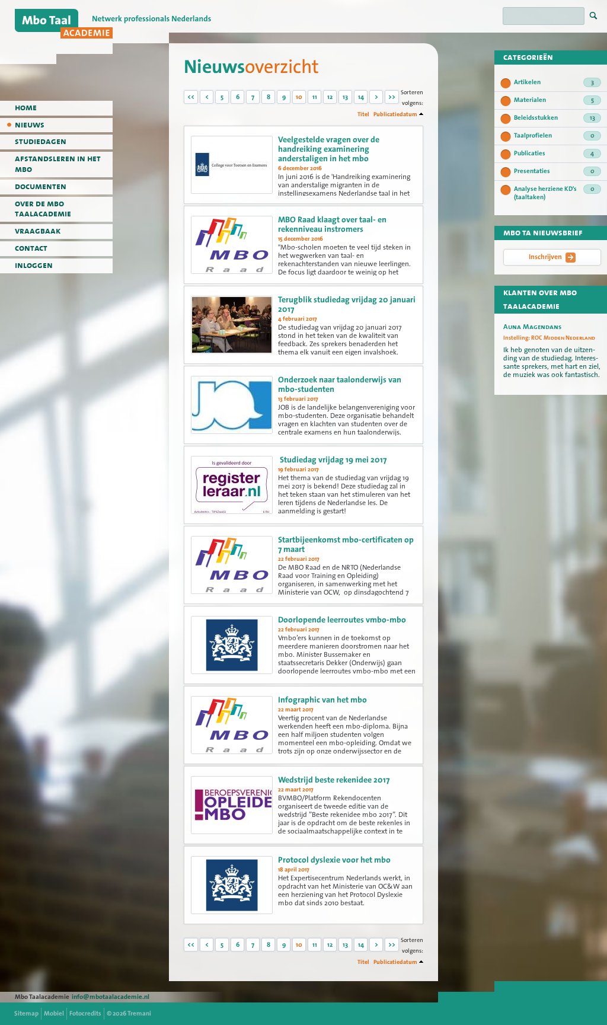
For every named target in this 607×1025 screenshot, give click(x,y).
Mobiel (54, 1013)
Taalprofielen (554, 135)
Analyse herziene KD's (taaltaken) (554, 193)
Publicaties (554, 153)
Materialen (554, 99)
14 (361, 96)
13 (345, 96)
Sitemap (26, 1013)
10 (299, 96)
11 (314, 96)
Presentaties (554, 171)
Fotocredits (85, 1013)
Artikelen (554, 82)
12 (330, 96)
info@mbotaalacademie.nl (110, 996)
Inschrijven (545, 256)
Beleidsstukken (554, 117)
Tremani (139, 1013)
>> (391, 96)
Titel (363, 114)
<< (190, 96)
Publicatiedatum (395, 114)
